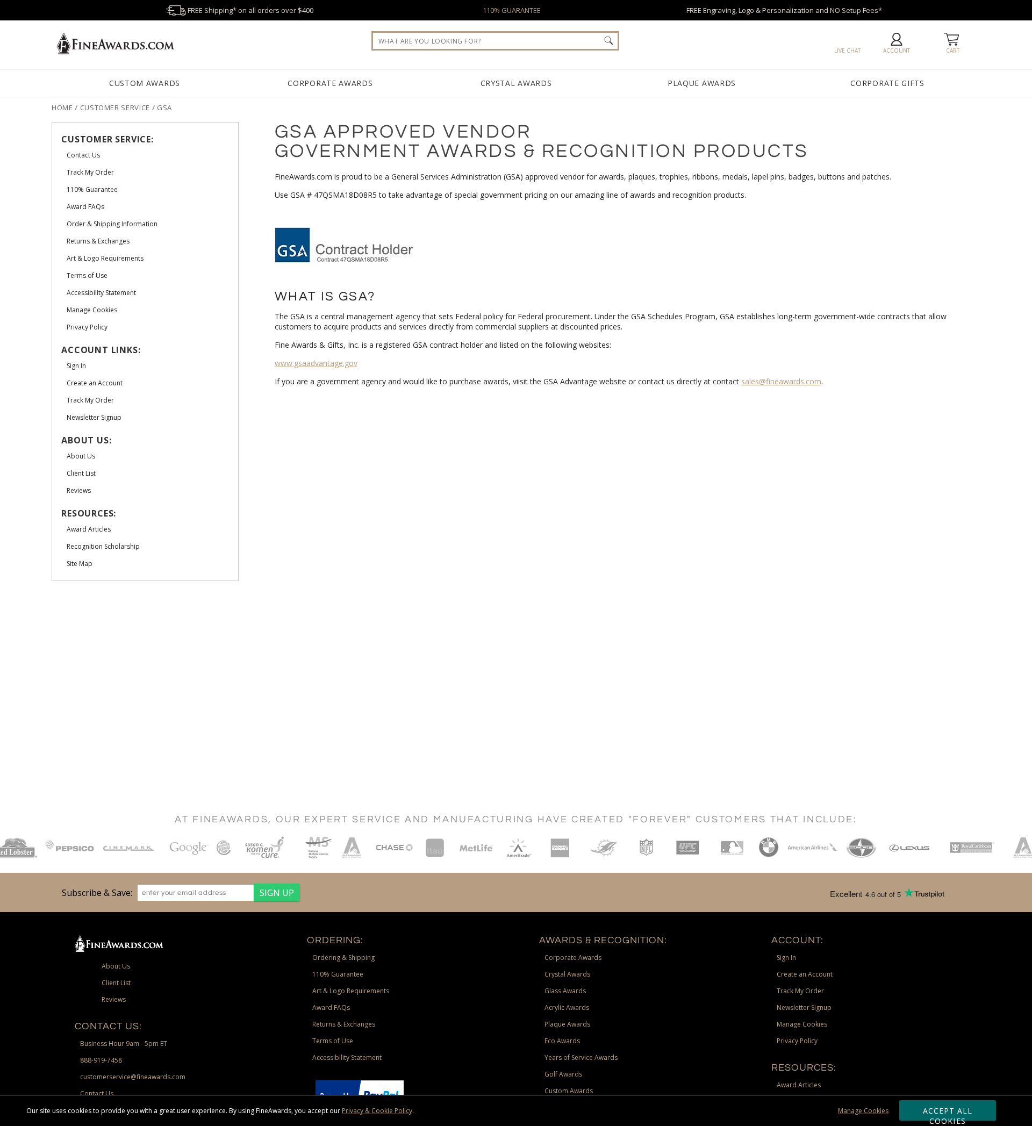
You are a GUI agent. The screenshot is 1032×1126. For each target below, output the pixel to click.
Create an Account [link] (95, 383)
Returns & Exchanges (343, 1024)
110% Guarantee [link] (92, 189)
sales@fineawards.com (781, 381)
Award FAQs (331, 1007)
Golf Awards (563, 1074)
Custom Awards (144, 83)
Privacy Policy (797, 1040)
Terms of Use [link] (87, 275)
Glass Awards (565, 990)
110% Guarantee (337, 974)
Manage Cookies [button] (802, 1024)
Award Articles (799, 1084)
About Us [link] (81, 456)
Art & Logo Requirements (350, 990)
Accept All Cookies (948, 1113)
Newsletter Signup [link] (94, 417)
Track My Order (800, 990)
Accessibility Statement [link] (101, 292)
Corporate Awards (330, 83)
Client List (116, 982)
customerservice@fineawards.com (132, 1076)
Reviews (114, 999)
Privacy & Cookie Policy (377, 1110)
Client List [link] (81, 473)
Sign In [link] (76, 365)
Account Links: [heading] (100, 350)
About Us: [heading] (86, 440)
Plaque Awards (702, 83)
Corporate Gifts (887, 83)
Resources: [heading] (88, 513)
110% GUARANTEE (512, 10)
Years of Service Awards (581, 1057)
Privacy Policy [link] (87, 327)
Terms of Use (332, 1040)
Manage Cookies (863, 1110)
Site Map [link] (79, 563)
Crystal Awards (516, 83)
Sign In (786, 957)
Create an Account (805, 974)
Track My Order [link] (90, 172)
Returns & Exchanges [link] (98, 241)
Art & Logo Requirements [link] (105, 258)
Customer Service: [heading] (107, 139)
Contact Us (96, 1093)
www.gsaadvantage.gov (316, 363)
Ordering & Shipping (343, 957)
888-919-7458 (101, 1060)
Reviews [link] (79, 490)
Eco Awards (562, 1040)
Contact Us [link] (83, 155)
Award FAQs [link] (85, 206)
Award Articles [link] (89, 529)
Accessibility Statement (347, 1057)
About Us (116, 966)
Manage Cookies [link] (92, 309)
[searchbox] (495, 41)
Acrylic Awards (566, 1007)
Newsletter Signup (804, 1007)
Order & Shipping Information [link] (112, 223)
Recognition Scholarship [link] (103, 546)
